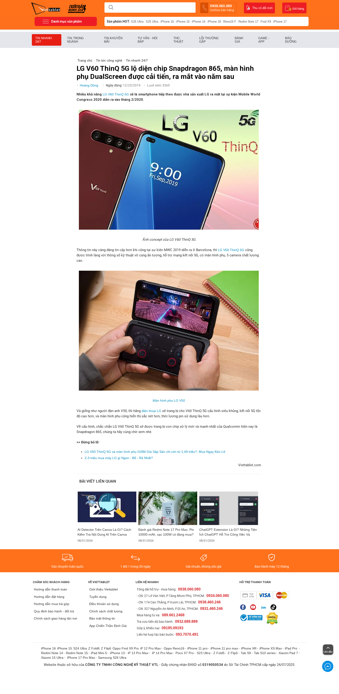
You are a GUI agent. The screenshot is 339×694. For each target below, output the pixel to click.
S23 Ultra (203, 653)
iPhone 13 (117, 653)
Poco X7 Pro (184, 653)
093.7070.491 (187, 634)
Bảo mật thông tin (102, 618)
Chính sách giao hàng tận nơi (55, 618)
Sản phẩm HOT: (118, 21)
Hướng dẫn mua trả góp (51, 604)
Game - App (263, 39)
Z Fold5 (219, 653)
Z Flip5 (233, 653)
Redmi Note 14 (52, 653)
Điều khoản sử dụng (104, 604)
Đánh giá (239, 39)
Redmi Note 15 (77, 653)
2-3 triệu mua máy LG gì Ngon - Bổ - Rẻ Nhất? (119, 458)
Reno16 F (229, 21)
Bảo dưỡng (291, 39)
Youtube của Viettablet (254, 607)
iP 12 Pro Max (150, 648)
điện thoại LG (151, 411)
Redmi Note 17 (248, 21)
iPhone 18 (214, 21)
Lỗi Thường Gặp (209, 39)
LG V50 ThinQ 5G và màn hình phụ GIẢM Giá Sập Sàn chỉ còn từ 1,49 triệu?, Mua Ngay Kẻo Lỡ (155, 452)
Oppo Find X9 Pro (126, 648)
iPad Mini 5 (99, 653)
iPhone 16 (167, 21)
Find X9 (266, 21)
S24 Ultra (80, 648)
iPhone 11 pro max (224, 648)
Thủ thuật (178, 39)
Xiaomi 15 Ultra (52, 657)
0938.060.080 (222, 8)
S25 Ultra (152, 21)
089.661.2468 (173, 615)
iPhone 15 (183, 21)
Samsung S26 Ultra (112, 657)
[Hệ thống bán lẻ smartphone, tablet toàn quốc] (47, 8)
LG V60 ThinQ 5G (116, 94)
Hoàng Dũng (89, 85)
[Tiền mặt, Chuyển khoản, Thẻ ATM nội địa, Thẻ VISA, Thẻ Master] (264, 595)
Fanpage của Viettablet (244, 607)
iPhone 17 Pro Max (81, 657)
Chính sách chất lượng (105, 611)
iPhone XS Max (270, 648)
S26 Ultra (137, 21)
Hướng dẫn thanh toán (50, 589)
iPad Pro (291, 648)
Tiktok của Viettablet (274, 607)
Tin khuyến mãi (113, 39)
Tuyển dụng (98, 597)
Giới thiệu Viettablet (103, 589)
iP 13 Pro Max (138, 653)
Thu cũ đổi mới (262, 8)
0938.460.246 (209, 602)
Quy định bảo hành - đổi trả (54, 611)
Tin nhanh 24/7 (43, 39)
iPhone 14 (198, 21)
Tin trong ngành (75, 39)
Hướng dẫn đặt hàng (49, 597)
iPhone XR (248, 648)
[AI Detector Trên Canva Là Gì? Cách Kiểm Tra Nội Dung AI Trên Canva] (107, 508)
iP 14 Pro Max (162, 653)
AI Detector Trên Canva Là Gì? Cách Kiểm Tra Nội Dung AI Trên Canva (104, 532)
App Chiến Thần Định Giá (108, 626)
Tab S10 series (265, 653)
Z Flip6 (106, 648)
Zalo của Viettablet (264, 607)
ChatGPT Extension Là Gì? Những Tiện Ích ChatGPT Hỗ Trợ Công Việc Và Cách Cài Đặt (228, 532)
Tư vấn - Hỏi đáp (148, 39)
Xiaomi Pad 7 (288, 653)
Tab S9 (246, 653)
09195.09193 (172, 628)
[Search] (111, 7)
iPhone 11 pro (197, 648)
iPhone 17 (280, 21)
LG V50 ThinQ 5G (231, 250)
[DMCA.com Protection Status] (271, 618)
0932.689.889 (186, 621)
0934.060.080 (217, 596)
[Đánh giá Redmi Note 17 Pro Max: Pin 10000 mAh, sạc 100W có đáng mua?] (167, 508)
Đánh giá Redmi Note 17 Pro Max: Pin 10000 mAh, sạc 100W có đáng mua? (166, 532)
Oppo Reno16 (174, 648)
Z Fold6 (94, 648)
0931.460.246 (211, 609)
